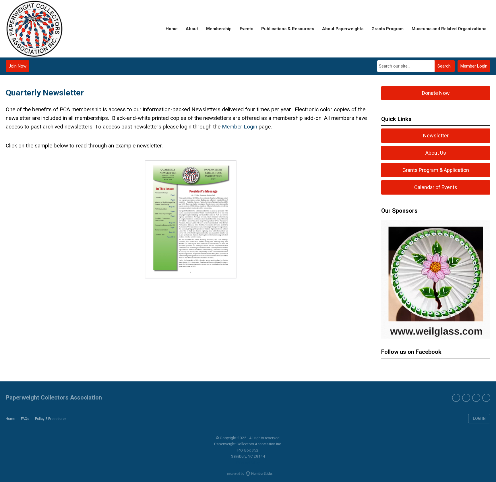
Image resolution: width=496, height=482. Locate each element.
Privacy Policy (248, 462)
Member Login (473, 66)
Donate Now (436, 93)
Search (444, 66)
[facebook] (456, 398)
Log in (479, 418)
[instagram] (476, 398)
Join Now (17, 66)
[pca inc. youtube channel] (466, 398)
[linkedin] (486, 398)
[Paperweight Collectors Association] (34, 28)
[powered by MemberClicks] (248, 474)
